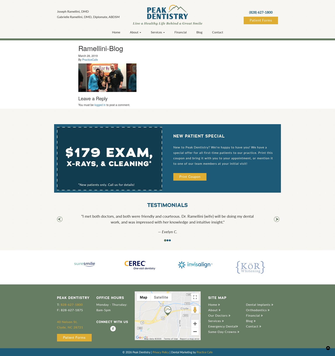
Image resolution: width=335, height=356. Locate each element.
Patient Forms (261, 20)
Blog (199, 32)
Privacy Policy (161, 352)
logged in (100, 105)
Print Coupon (189, 176)
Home (116, 32)
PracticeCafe (90, 59)
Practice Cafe (204, 352)
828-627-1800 (72, 304)
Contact (217, 32)
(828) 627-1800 (261, 12)
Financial (180, 32)
